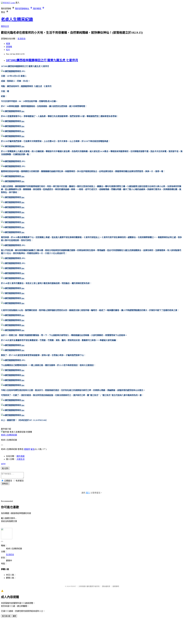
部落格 (9, 47)
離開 (14, 616)
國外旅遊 (21, 456)
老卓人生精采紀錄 (17, 19)
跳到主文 (5, 26)
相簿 (8, 44)
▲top (3, 463)
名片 (8, 50)
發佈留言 (5, 484)
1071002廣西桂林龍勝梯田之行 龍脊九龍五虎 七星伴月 (42, 60)
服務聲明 (116, 586)
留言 (33, 449)
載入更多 (5, 468)
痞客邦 (27, 449)
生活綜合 (22, 39)
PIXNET (73, 586)
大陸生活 (21, 459)
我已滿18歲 (6, 616)
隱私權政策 (106, 586)
